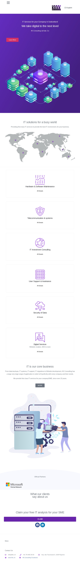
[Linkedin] (42, 525)
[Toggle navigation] (8, 2)
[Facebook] (37, 525)
